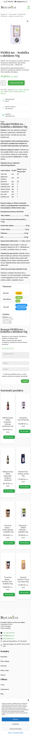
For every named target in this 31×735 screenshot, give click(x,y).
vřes (18, 301)
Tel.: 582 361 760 (8, 633)
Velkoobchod (5, 689)
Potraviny (4, 666)
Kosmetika (4, 657)
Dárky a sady (5, 670)
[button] (28, 700)
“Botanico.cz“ (4, 14)
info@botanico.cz (8, 636)
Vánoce (3, 675)
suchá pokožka (21, 308)
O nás (2, 685)
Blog (2, 694)
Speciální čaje (21, 14)
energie (19, 293)
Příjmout (15, 719)
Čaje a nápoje (13, 14)
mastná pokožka (21, 305)
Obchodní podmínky (18, 732)
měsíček (19, 297)
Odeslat (25, 381)
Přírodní (10, 91)
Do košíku (10, 437)
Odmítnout (15, 724)
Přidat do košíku (15, 83)
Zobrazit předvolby (15, 729)
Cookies (10, 732)
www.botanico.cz (8, 638)
